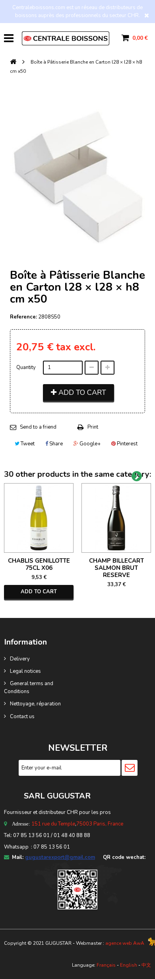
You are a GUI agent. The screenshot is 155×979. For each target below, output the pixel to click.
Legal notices (25, 671)
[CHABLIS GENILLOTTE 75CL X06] (39, 518)
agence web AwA (124, 943)
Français (106, 965)
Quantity (26, 367)
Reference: (23, 317)
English (128, 965)
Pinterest (127, 443)
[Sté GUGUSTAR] (65, 38)
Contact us (22, 716)
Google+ (89, 443)
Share (55, 443)
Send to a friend (38, 427)
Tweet (27, 443)
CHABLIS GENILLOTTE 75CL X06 (39, 564)
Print (92, 427)
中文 (146, 965)
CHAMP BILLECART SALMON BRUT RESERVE (116, 568)
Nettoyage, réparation (35, 703)
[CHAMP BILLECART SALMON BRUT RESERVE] (116, 518)
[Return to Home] (13, 62)
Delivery (20, 658)
